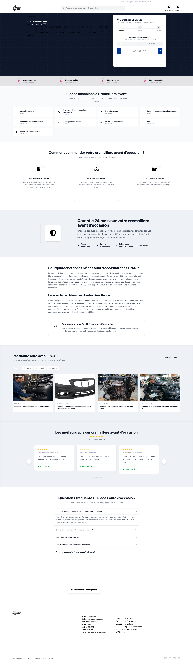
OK (122, 8)
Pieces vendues (28, 2)
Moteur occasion (60, 2)
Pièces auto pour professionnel (129, 626)
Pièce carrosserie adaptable (128, 629)
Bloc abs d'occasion (90, 622)
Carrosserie (40, 368)
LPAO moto (120, 632)
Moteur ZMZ (87, 624)
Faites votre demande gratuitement (98, 197)
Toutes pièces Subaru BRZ (38, 32)
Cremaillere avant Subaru (60, 32)
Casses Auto (39, 2)
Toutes (16, 368)
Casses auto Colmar (124, 624)
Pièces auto (16, 2)
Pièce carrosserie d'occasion (94, 632)
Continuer (138, 59)
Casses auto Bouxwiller (126, 618)
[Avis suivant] (164, 461)
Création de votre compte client (162, 634)
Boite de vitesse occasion (76, 2)
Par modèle (152, 44)
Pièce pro (49, 2)
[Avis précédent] (29, 461)
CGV (152, 627)
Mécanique (53, 368)
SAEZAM (56, 658)
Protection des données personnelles (163, 631)
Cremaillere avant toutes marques (86, 32)
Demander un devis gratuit (85, 590)
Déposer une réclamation (166, 612)
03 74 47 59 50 (160, 2)
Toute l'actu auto (170, 358)
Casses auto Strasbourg (126, 621)
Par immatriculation (129, 44)
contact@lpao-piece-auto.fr (25, 631)
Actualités (27, 368)
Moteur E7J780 (88, 627)
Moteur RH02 (87, 630)
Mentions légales (156, 623)
